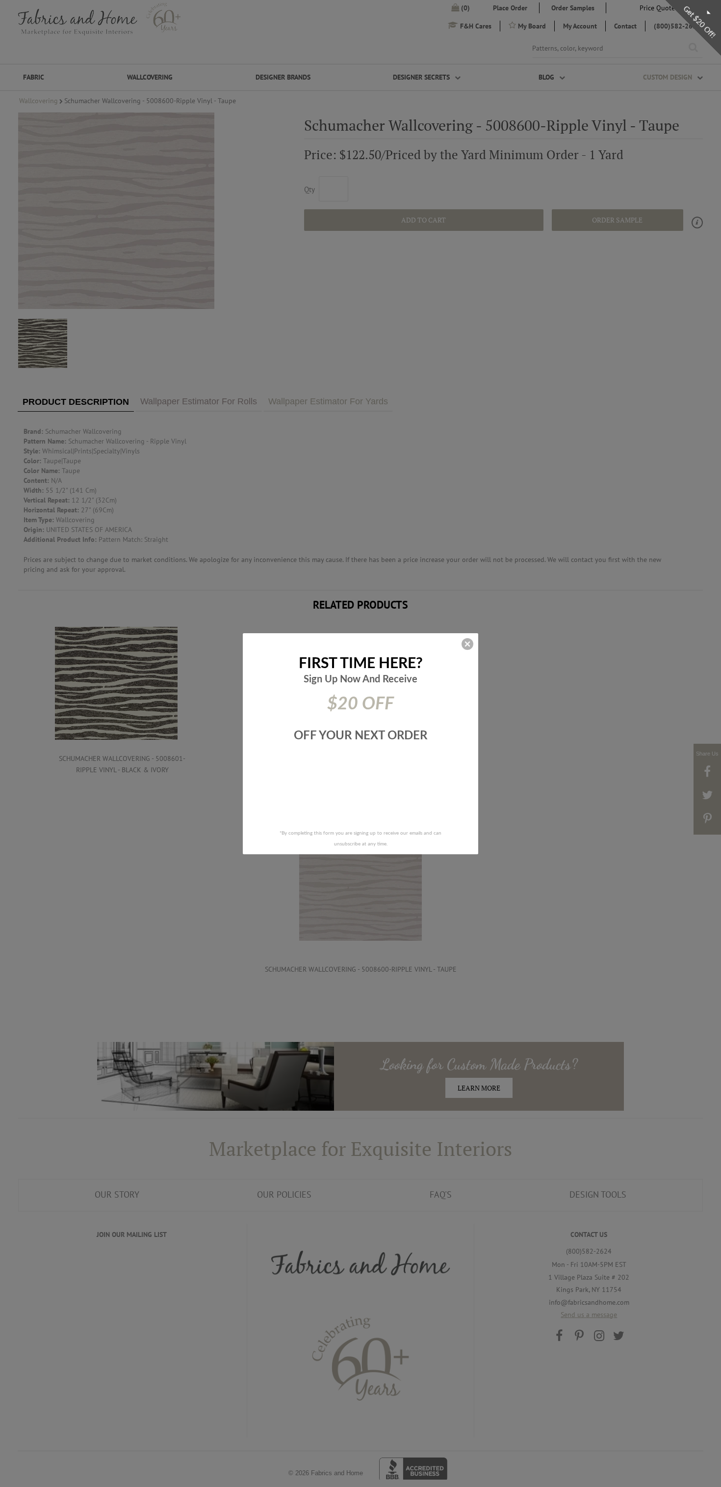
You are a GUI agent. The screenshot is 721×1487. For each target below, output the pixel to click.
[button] (467, 644)
